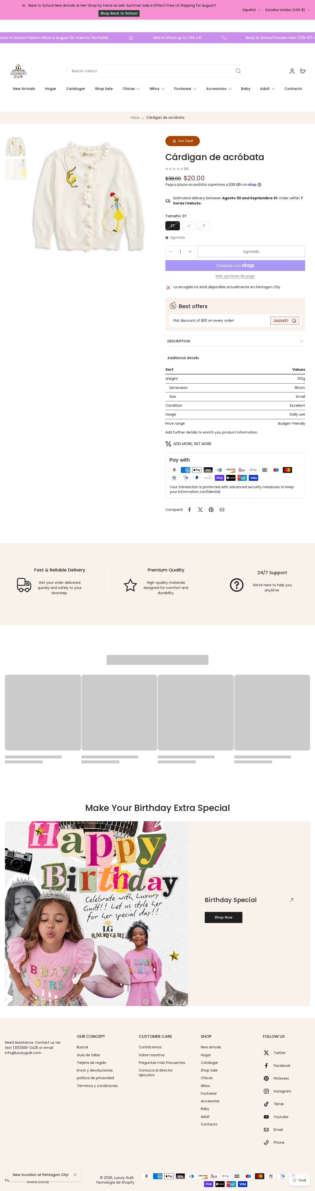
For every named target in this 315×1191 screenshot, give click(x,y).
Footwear (182, 88)
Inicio (135, 117)
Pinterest (281, 1078)
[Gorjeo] (268, 1052)
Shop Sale (104, 88)
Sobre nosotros (152, 1055)
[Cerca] (75, 1174)
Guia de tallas (88, 1055)
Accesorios (216, 88)
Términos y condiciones (97, 1086)
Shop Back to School (119, 13)
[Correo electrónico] (268, 1129)
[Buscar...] (238, 71)
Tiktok (279, 1104)
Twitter (280, 1053)
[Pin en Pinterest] (211, 509)
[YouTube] (268, 1116)
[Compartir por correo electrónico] (222, 509)
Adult (265, 88)
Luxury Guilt (124, 1177)
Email (278, 1129)
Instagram (282, 1091)
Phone (279, 1142)
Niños (154, 88)
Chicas (129, 88)
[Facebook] (268, 1065)
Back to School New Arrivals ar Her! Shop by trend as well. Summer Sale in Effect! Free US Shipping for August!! (122, 5)
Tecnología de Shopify (115, 1182)
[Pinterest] (268, 1078)
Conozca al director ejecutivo (156, 1072)
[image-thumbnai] (16, 146)
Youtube (281, 1117)
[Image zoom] (89, 196)
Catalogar (75, 88)
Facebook (282, 1065)
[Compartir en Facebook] (189, 509)
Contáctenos (150, 1047)
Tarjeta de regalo (91, 1062)
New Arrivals (24, 88)
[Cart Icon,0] (302, 71)
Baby (245, 88)
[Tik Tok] (268, 1104)
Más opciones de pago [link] (235, 276)
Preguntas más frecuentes (162, 1062)
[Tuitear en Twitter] (200, 509)
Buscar (82, 1047)
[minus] (170, 251)
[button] (251, 251)
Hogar (50, 88)
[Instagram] (268, 1091)
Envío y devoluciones (95, 1070)
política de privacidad (95, 1078)
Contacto (293, 88)
